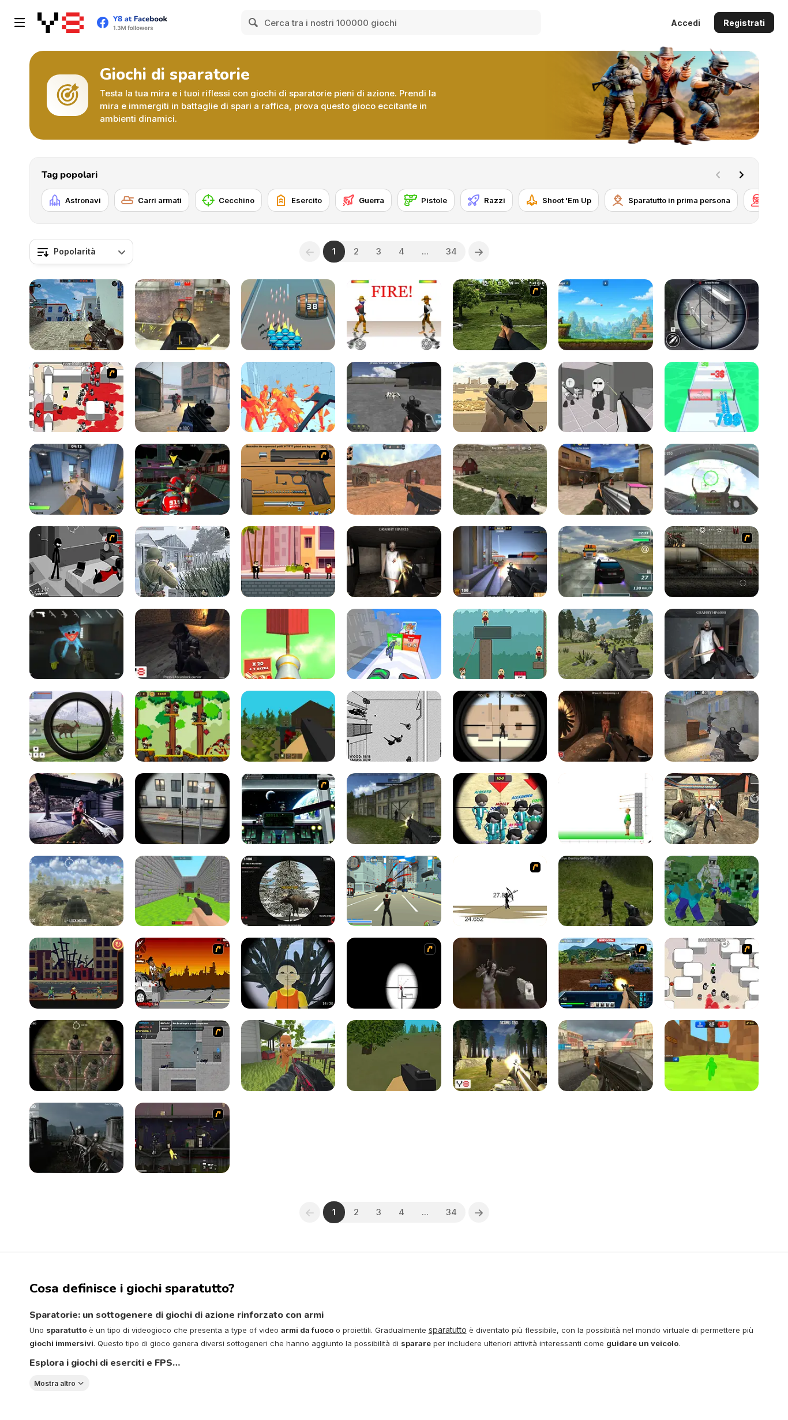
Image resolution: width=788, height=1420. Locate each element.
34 (451, 251)
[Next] (741, 175)
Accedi (685, 23)
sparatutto (448, 1330)
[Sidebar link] (19, 22)
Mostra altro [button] (55, 1382)
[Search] (254, 22)
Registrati (744, 23)
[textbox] (81, 251)
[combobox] (81, 251)
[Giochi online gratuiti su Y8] (60, 22)
